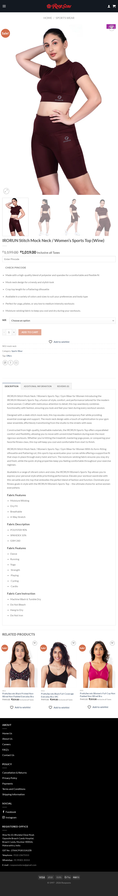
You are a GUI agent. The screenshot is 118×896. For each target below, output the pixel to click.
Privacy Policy (9, 777)
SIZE (4, 320)
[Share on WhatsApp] (5, 362)
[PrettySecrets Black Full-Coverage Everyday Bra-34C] (59, 664)
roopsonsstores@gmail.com (23, 865)
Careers (6, 744)
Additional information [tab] (38, 386)
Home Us (7, 733)
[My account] (108, 6)
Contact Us (8, 755)
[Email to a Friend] (16, 362)
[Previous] (8, 109)
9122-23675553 (21, 855)
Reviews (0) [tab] (63, 386)
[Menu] (4, 6)
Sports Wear (65, 18)
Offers (9, 356)
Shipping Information (13, 794)
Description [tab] (11, 386)
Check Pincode (15, 267)
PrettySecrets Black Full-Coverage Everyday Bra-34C (57, 695)
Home (47, 18)
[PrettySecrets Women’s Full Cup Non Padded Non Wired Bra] (98, 664)
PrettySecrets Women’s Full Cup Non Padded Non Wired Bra (97, 695)
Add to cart (30, 332)
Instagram (10, 817)
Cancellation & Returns (14, 772)
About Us (7, 738)
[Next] (109, 109)
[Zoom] (6, 191)
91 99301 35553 (22, 860)
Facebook (10, 811)
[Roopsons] (59, 6)
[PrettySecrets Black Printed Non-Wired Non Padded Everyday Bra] (20, 664)
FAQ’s (5, 749)
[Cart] (114, 6)
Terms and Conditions (13, 788)
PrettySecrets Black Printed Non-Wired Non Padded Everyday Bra (18, 695)
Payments (7, 783)
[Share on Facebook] (10, 362)
